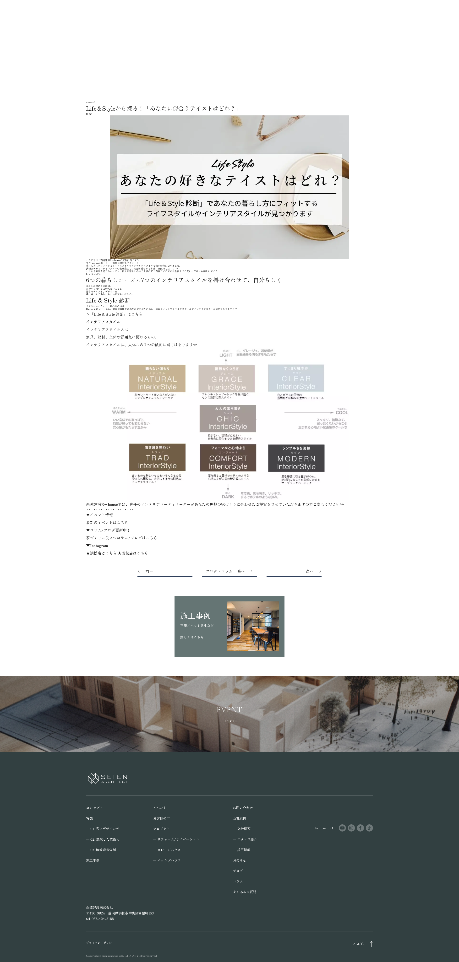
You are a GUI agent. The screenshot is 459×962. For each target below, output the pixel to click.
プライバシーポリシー (100, 942)
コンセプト (94, 807)
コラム (238, 881)
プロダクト (161, 828)
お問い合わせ (243, 807)
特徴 (89, 818)
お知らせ (239, 860)
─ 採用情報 (242, 849)
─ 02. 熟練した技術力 (103, 839)
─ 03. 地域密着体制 (101, 849)
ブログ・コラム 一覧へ (225, 571)
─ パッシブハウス (167, 860)
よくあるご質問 (244, 891)
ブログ (238, 870)
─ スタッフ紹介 (245, 839)
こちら (122, 522)
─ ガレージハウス (167, 849)
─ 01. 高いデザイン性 (102, 828)
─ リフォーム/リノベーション (176, 839)
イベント (159, 807)
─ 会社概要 (242, 828)
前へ (149, 571)
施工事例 (92, 860)
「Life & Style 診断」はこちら (116, 314)
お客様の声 (161, 818)
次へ (309, 571)
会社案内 (239, 818)
